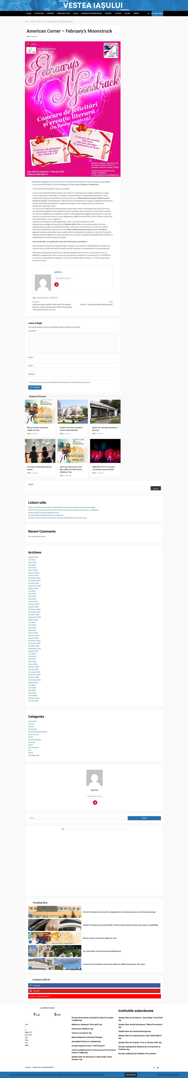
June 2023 (32, 656)
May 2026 (32, 565)
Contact (28, 1067)
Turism (136, 13)
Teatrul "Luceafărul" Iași (81, 1033)
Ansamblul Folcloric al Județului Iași (86, 1041)
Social (75, 13)
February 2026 (33, 573)
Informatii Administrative (91, 13)
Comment (32, 331)
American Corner (42, 298)
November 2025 (34, 581)
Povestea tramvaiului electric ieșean (40, 451)
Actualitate (39, 13)
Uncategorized (33, 755)
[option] (94, 912)
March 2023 (33, 664)
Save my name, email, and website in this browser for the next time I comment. (61, 382)
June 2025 (32, 594)
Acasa (29, 13)
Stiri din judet (33, 747)
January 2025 (33, 607)
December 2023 (34, 641)
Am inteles (131, 1075)
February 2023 (33, 667)
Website (31, 374)
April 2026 (32, 568)
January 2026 (33, 575)
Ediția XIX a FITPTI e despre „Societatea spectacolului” (105, 451)
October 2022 (33, 677)
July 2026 (32, 560)
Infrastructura (63, 13)
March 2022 (33, 695)
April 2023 (32, 662)
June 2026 (32, 562)
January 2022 (33, 701)
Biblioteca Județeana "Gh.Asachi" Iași (87, 1024)
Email (31, 366)
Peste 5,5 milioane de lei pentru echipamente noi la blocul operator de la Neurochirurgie (61, 507)
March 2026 (33, 570)
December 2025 (34, 578)
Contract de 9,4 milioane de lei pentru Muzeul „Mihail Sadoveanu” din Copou (57, 518)
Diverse (31, 726)
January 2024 (33, 638)
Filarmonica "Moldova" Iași (82, 1029)
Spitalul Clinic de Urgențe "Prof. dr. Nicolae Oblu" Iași (139, 1042)
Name (31, 357)
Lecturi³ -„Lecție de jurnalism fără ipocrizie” (96, 303)
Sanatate (50, 13)
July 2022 (32, 685)
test (29, 750)
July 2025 (32, 591)
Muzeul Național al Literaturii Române (87, 1037)
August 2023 (33, 651)
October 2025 (33, 583)
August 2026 (33, 557)
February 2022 (33, 698)
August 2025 (33, 588)
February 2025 (33, 604)
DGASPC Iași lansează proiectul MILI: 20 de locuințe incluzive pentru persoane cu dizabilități (63, 510)
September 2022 (34, 680)
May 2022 (32, 690)
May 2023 (32, 659)
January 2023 (33, 669)
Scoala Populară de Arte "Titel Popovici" (88, 1046)
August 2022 (33, 682)
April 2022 (32, 693)
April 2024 (32, 630)
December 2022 (34, 672)
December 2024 (34, 609)
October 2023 (33, 646)
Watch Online (158, 13)
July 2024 (32, 622)
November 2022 (34, 675)
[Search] (148, 14)
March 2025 (33, 601)
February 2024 (33, 635)
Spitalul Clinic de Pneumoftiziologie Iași (134, 1031)
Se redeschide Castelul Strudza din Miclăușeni (45, 515)
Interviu (108, 13)
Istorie (127, 13)
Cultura (118, 13)
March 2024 (33, 633)
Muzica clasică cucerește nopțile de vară (40, 412)
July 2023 (32, 654)
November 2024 (34, 612)
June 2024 (32, 625)
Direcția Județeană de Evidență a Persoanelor (137, 1054)
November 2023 (34, 643)
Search (31, 484)
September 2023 (34, 648)
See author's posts (63, 278)
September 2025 (34, 586)
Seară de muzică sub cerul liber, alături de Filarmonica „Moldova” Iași (73, 451)
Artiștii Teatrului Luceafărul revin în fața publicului (73, 412)
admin (28, 36)
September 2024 (34, 617)
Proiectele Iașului (34, 740)
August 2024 (33, 620)
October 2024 (33, 615)
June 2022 (32, 688)
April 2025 (32, 599)
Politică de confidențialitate (43, 1067)
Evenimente (32, 729)
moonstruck (53, 298)
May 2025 (32, 596)
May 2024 (32, 628)
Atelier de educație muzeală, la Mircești (105, 412)
